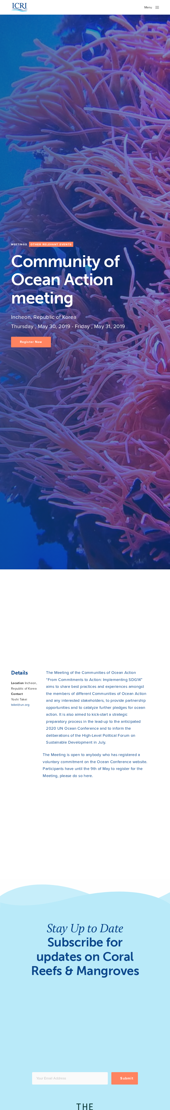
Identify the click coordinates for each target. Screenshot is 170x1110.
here (88, 775)
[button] (31, 342)
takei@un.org (20, 705)
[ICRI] (19, 7)
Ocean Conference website (121, 761)
